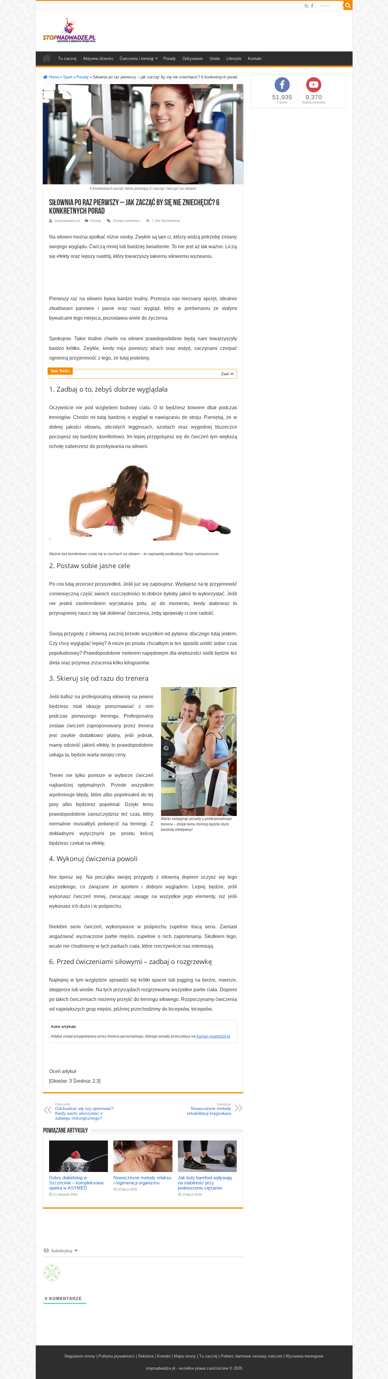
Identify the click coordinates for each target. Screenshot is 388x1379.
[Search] (348, 5)
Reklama (146, 1356)
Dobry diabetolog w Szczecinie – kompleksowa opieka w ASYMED (76, 1182)
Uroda (214, 58)
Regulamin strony (80, 1356)
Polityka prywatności (117, 1356)
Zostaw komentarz (126, 220)
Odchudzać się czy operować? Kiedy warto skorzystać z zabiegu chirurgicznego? (84, 1111)
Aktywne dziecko (98, 58)
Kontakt (255, 58)
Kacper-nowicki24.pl (213, 1036)
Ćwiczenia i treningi (137, 58)
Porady (169, 58)
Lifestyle (233, 58)
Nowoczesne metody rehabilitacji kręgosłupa (209, 1109)
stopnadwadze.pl (67, 220)
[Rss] (306, 5)
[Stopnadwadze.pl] (69, 29)
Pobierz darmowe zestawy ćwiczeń (251, 1356)
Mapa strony (185, 1356)
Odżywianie (192, 58)
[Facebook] (312, 5)
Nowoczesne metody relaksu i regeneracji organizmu (142, 1180)
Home (53, 77)
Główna (47, 57)
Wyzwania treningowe (304, 1356)
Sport (67, 77)
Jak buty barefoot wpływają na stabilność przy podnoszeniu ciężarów (205, 1182)
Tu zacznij (67, 58)
